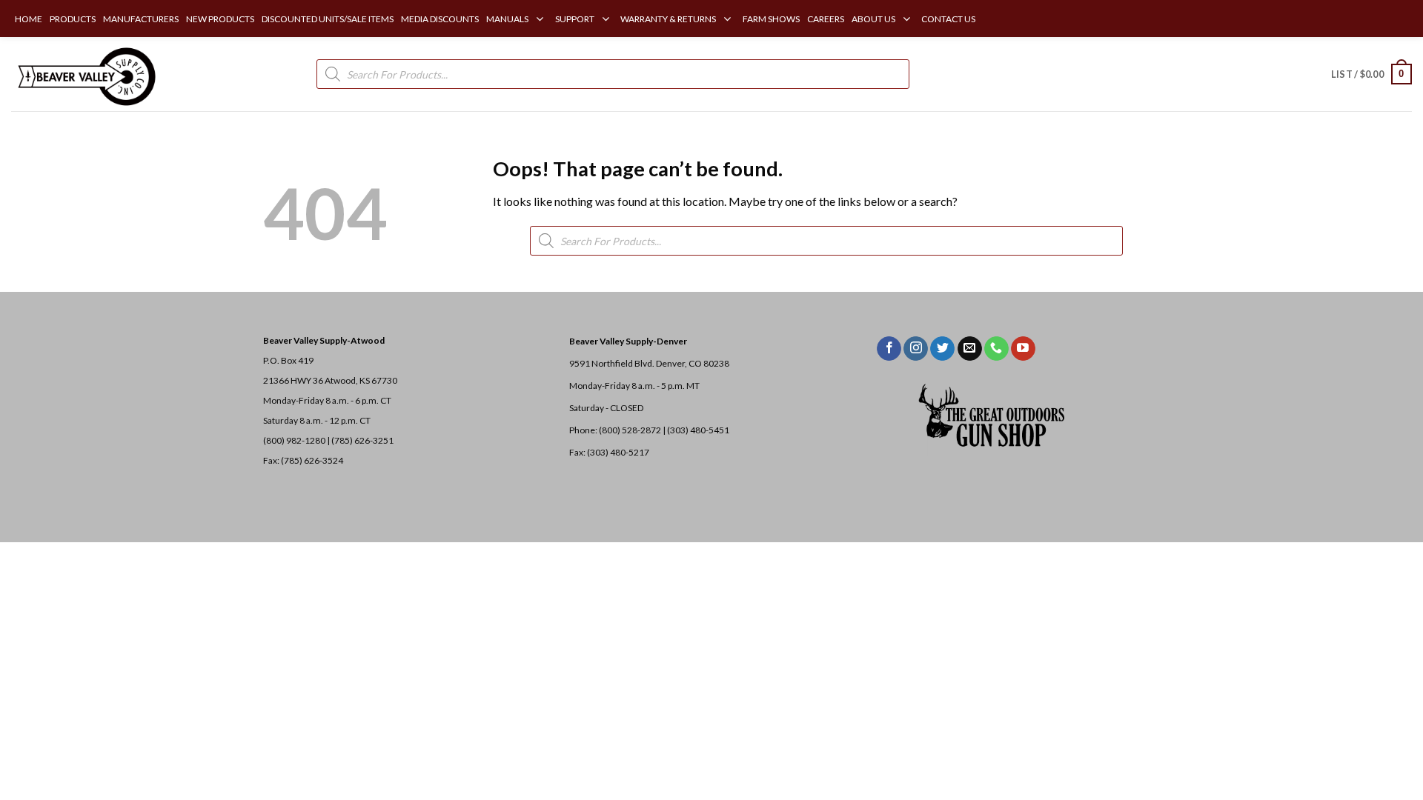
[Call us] (996, 348)
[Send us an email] (970, 348)
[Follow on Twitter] (942, 348)
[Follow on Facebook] (889, 348)
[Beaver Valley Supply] (85, 74)
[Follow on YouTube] (1023, 348)
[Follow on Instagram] (915, 348)
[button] (1371, 74)
